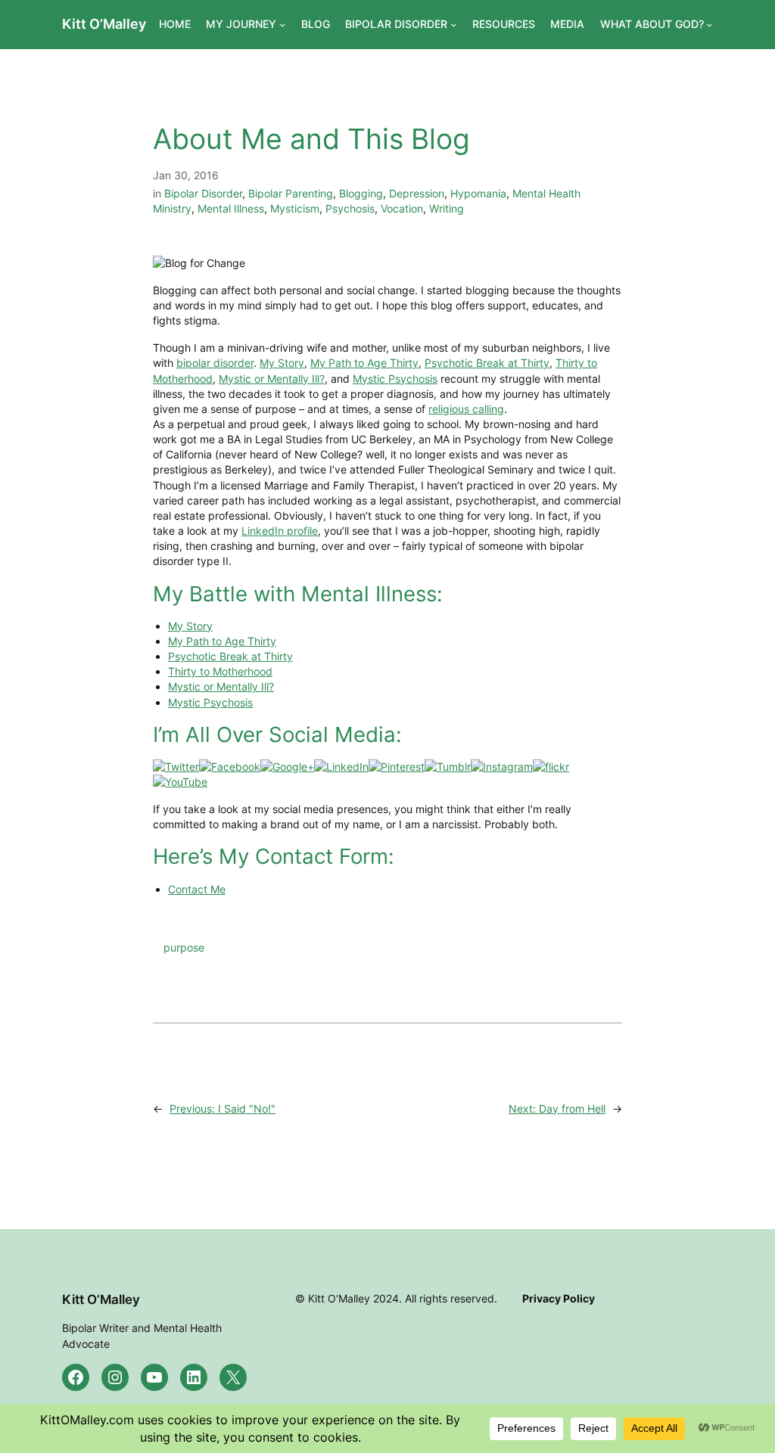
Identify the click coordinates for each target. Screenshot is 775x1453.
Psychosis (350, 208)
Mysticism (294, 208)
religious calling (466, 408)
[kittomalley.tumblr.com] (448, 766)
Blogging (361, 193)
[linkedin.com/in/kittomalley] (341, 766)
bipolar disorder (215, 362)
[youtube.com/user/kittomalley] (180, 781)
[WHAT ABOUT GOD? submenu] (709, 24)
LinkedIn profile (279, 530)
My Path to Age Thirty (364, 362)
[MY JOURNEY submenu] (282, 24)
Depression (416, 193)
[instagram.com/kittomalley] (502, 766)
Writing (446, 208)
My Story (282, 362)
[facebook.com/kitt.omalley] (229, 766)
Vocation (402, 208)
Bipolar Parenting (290, 193)
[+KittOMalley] (287, 766)
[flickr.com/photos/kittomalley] (551, 766)
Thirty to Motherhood (220, 671)
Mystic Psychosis (395, 378)
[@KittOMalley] (176, 766)
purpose (183, 947)
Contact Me (197, 889)
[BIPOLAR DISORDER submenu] (453, 24)
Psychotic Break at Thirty (487, 362)
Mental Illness (231, 208)
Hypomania (478, 193)
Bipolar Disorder (203, 193)
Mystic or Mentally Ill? (272, 378)
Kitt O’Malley (104, 24)
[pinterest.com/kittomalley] (397, 766)
